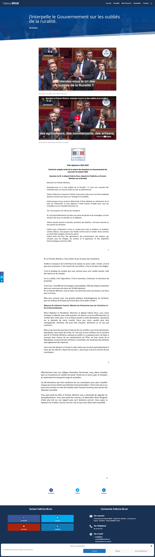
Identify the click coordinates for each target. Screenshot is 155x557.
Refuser (117, 551)
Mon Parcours (126, 3)
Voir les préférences (141, 551)
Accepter (94, 551)
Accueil (108, 3)
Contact (146, 3)
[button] (151, 546)
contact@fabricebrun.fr (102, 539)
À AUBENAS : (99, 537)
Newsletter (137, 3)
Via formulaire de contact (103, 541)
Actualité (116, 3)
